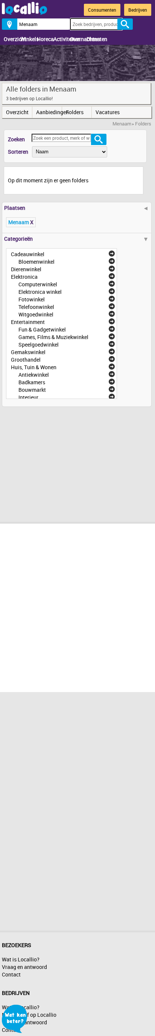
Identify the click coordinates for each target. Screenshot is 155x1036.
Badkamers (31, 382)
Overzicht (10, 39)
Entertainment (28, 321)
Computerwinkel (37, 284)
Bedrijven (137, 10)
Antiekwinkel (33, 374)
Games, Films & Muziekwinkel (53, 337)
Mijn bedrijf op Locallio (29, 1014)
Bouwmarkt (32, 389)
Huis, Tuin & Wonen (33, 367)
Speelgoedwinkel (38, 344)
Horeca (43, 39)
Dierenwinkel (26, 269)
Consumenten (102, 10)
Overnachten (76, 39)
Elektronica (24, 276)
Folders (75, 112)
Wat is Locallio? (21, 959)
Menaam (121, 123)
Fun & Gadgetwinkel (42, 329)
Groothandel (26, 359)
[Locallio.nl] (24, 12)
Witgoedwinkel (35, 314)
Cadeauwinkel (27, 254)
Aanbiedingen (49, 112)
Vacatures (108, 112)
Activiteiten (59, 39)
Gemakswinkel (28, 352)
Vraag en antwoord (24, 966)
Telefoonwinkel (36, 306)
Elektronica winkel (40, 291)
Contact (11, 974)
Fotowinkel (31, 299)
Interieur (28, 397)
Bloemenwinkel (36, 261)
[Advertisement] (58, 461)
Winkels (26, 39)
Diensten (93, 39)
